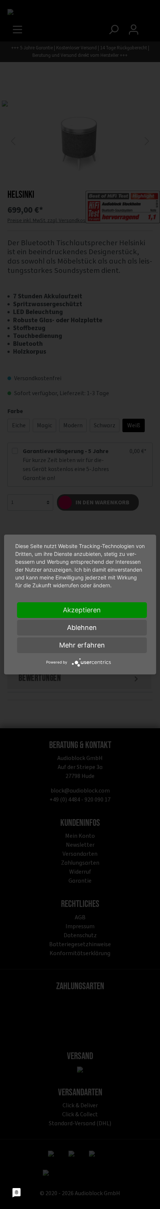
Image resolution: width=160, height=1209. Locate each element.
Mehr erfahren (82, 645)
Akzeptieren (82, 610)
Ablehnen (82, 627)
